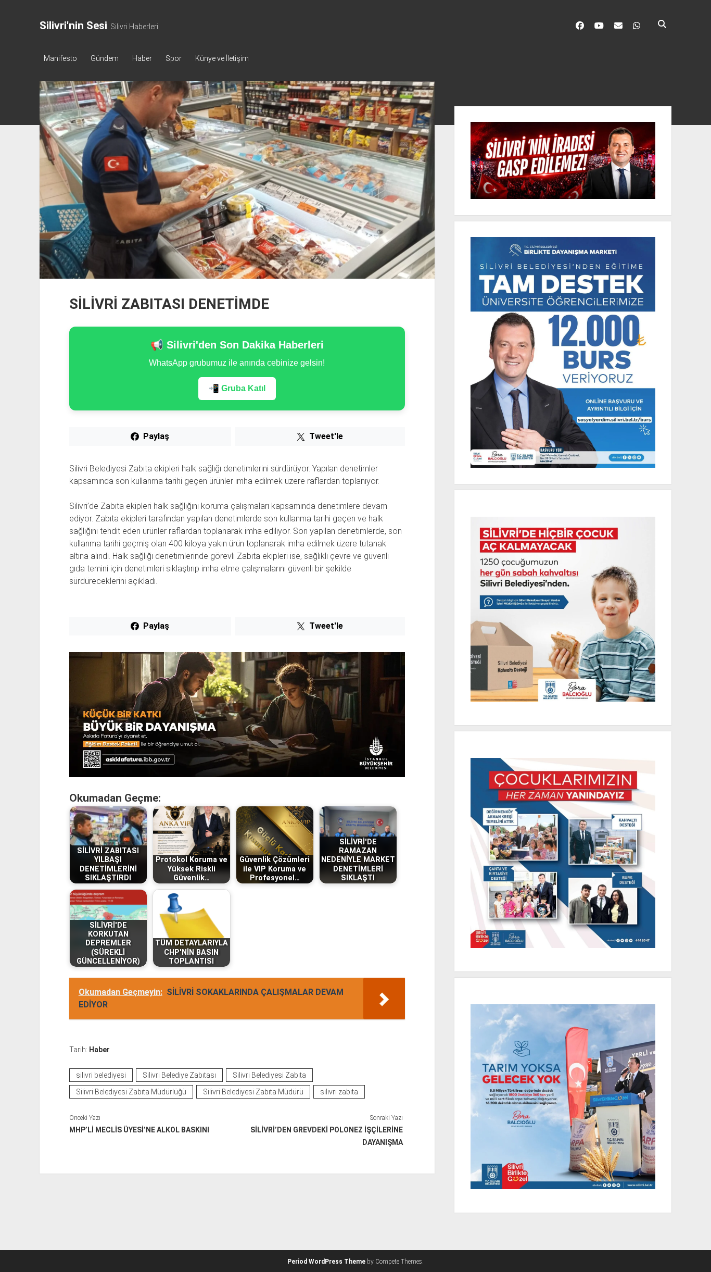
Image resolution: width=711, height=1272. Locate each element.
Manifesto (60, 58)
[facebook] (580, 25)
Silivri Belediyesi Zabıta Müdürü (253, 1092)
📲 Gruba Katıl (237, 388)
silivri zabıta (339, 1092)
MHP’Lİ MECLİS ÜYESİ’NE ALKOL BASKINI (139, 1130)
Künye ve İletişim (222, 58)
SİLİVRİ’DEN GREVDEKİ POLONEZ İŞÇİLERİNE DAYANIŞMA (326, 1136)
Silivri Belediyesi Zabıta (269, 1075)
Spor (174, 58)
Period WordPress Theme (326, 1261)
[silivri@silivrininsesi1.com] (618, 25)
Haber (142, 58)
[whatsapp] (636, 25)
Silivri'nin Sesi (73, 25)
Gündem (105, 58)
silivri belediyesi (101, 1075)
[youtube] (599, 25)
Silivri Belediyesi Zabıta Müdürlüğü (131, 1092)
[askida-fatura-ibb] (237, 774)
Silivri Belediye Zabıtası (179, 1075)
